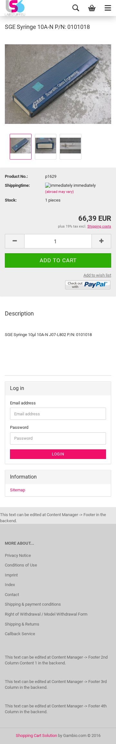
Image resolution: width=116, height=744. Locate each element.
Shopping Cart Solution (36, 735)
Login (58, 454)
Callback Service (20, 633)
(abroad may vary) (59, 192)
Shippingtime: (17, 185)
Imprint (11, 575)
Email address (23, 403)
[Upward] (98, 734)
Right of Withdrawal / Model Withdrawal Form (46, 614)
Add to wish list (97, 275)
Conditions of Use (21, 565)
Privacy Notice (18, 555)
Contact (12, 594)
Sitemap (17, 490)
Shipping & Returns (22, 624)
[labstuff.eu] (21, 8)
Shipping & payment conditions (33, 604)
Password (19, 427)
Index (10, 584)
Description (19, 313)
